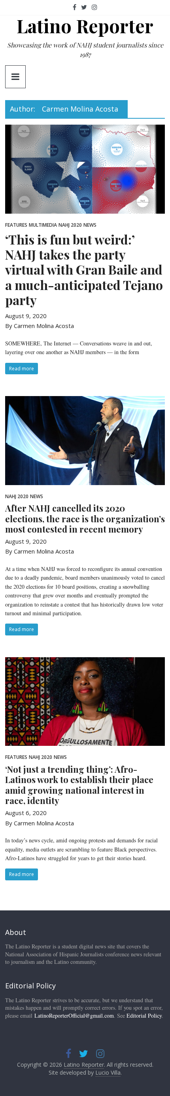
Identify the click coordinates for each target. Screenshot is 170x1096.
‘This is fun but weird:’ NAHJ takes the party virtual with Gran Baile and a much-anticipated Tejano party (84, 270)
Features (16, 225)
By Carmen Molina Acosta (39, 326)
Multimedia (43, 225)
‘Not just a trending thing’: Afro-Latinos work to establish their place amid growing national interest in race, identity (79, 784)
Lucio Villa (108, 1072)
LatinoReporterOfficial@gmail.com (74, 1015)
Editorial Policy (144, 1015)
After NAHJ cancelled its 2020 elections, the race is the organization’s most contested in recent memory (85, 518)
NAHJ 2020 (70, 225)
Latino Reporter (85, 25)
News (89, 225)
